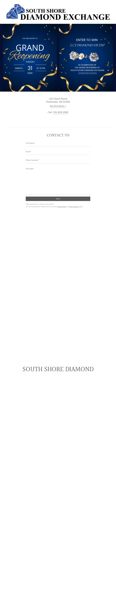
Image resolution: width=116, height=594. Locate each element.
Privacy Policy (62, 207)
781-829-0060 (60, 112)
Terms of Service (74, 207)
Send (58, 199)
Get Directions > (58, 106)
